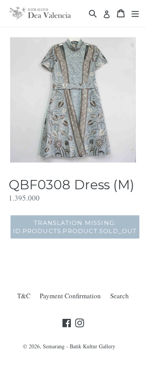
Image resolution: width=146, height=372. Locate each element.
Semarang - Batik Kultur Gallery (79, 346)
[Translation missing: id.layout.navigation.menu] (135, 13)
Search (119, 295)
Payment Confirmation (70, 295)
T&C (23, 295)
